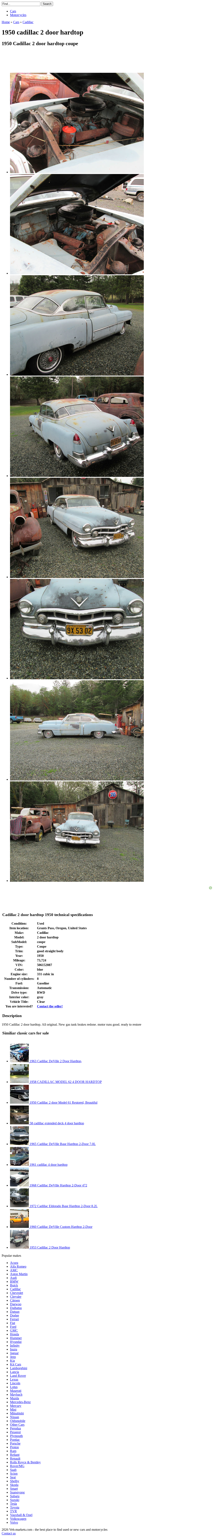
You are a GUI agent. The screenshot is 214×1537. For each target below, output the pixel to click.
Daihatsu (16, 1308)
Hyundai (16, 1342)
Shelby (14, 1481)
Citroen (15, 1300)
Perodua (15, 1428)
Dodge (14, 1315)
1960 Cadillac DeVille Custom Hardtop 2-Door (60, 1227)
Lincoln (15, 1383)
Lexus (14, 1379)
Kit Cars (15, 1364)
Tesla (13, 1503)
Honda (14, 1334)
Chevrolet (16, 1293)
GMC (14, 1330)
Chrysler (15, 1296)
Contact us (9, 1533)
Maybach (16, 1394)
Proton (14, 1447)
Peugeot (15, 1432)
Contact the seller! (50, 1006)
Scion (14, 1473)
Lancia (14, 1372)
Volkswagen (18, 1518)
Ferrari (14, 1319)
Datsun (14, 1311)
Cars (13, 11)
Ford (13, 1326)
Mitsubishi (17, 1413)
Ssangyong (17, 1492)
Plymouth (16, 1436)
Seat (13, 1477)
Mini (13, 1409)
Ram (13, 1451)
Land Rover (18, 1375)
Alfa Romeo (18, 1266)
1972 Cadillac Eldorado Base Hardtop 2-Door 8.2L (63, 1206)
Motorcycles (18, 15)
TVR (13, 1511)
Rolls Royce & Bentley (25, 1462)
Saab (13, 1470)
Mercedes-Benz (20, 1402)
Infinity (15, 1345)
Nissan (14, 1417)
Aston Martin (19, 1274)
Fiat (12, 1323)
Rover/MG (17, 1466)
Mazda (14, 1398)
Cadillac (15, 1289)
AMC (14, 1270)
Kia (12, 1360)
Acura (14, 1262)
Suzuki (14, 1500)
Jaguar (14, 1353)
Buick (14, 1285)
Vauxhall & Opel (21, 1515)
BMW (14, 1281)
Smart (14, 1488)
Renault (15, 1458)
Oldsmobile (17, 1421)
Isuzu (13, 1349)
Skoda (14, 1485)
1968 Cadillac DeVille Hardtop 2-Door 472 (58, 1185)
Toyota (14, 1507)
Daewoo (15, 1304)
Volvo (14, 1522)
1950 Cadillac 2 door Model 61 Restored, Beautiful (63, 1102)
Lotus (14, 1387)
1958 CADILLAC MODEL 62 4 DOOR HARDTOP (65, 1082)
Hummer (16, 1338)
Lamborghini (18, 1368)
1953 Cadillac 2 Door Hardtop (49, 1247)
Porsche (15, 1443)
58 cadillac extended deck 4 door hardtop (56, 1123)
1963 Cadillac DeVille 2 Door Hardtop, (55, 1061)
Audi (13, 1278)
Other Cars (17, 1424)
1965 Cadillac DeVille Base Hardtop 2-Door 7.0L (62, 1144)
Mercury (15, 1406)
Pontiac (15, 1439)
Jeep (13, 1357)
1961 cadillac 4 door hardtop (48, 1164)
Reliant (14, 1454)
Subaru (14, 1496)
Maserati (15, 1390)
